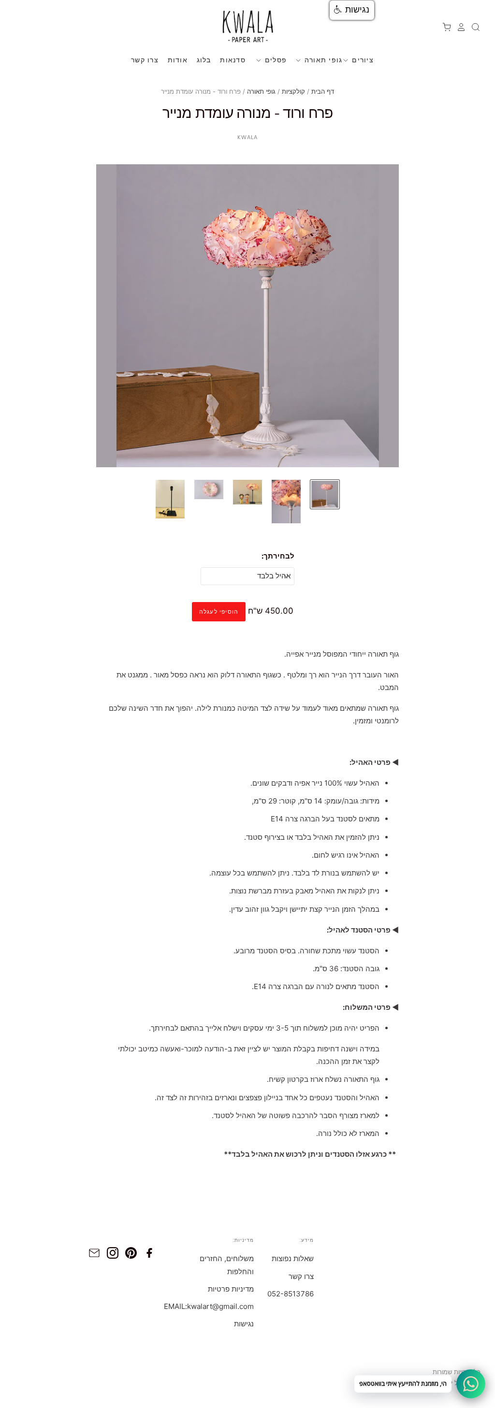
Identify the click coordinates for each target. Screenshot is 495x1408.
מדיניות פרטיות (231, 1288)
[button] (352, 10)
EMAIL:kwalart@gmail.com (209, 1306)
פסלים (274, 60)
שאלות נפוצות (293, 1258)
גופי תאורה (322, 60)
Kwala (247, 137)
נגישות (244, 1323)
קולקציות (293, 91)
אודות (178, 60)
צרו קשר (145, 60)
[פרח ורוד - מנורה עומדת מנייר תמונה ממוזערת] (324, 494)
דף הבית (322, 91)
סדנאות (233, 60)
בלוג (204, 60)
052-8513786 (290, 1293)
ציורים (361, 60)
